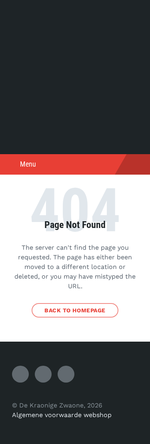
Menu (28, 164)
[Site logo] (75, 138)
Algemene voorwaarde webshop (62, 415)
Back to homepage (75, 310)
